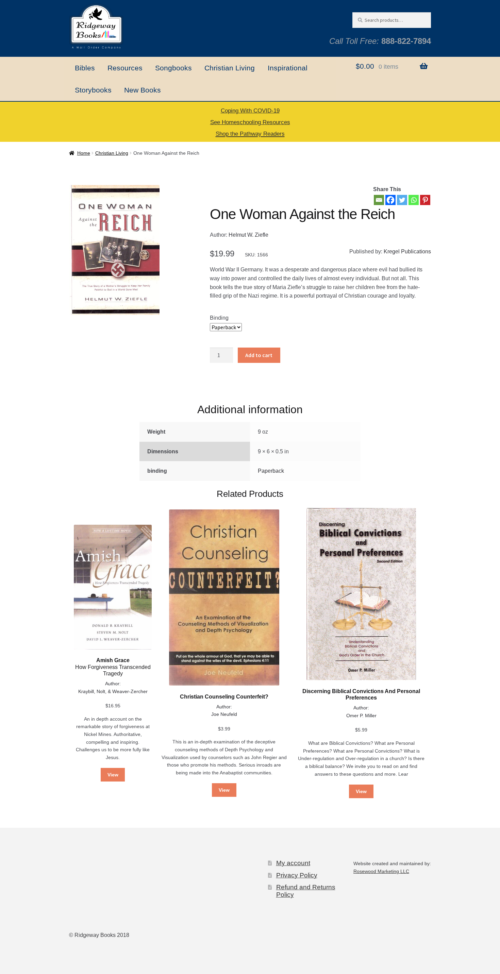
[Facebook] (390, 200)
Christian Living (229, 68)
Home (83, 153)
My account (293, 863)
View (112, 774)
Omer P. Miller (361, 715)
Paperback (271, 471)
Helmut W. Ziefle (248, 235)
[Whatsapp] (414, 200)
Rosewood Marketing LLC (381, 871)
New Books (142, 90)
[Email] (379, 200)
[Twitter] (402, 200)
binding (219, 318)
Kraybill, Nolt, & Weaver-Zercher (113, 691)
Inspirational (287, 68)
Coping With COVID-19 (250, 110)
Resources (125, 68)
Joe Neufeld (224, 714)
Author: (113, 683)
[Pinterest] (425, 200)
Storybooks (93, 90)
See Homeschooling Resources (250, 122)
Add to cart (258, 355)
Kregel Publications (407, 251)
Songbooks (173, 68)
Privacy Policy (296, 875)
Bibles (85, 68)
